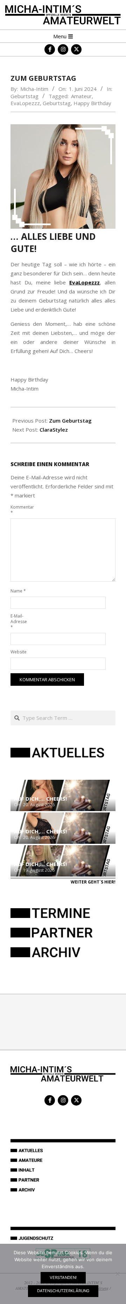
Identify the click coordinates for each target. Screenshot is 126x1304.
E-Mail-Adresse (18, 621)
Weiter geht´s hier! (93, 882)
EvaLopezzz (25, 103)
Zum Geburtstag (70, 420)
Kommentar (18, 510)
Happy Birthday (92, 103)
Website (18, 652)
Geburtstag (24, 96)
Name (18, 591)
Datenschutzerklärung (63, 1290)
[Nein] (117, 1273)
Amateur (81, 96)
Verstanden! (63, 1277)
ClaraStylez (54, 429)
